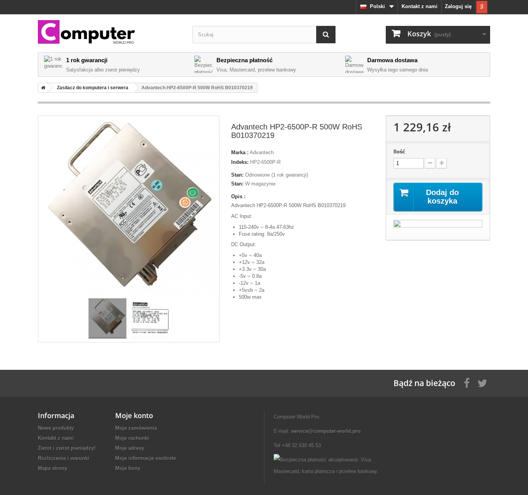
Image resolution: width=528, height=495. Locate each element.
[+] (441, 163)
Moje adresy (129, 448)
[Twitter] (482, 382)
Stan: (237, 175)
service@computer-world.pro (326, 431)
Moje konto (134, 415)
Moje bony (127, 468)
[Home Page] (41, 87)
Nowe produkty (56, 428)
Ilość (399, 152)
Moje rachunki (132, 438)
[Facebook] (467, 382)
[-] (430, 163)
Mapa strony (52, 468)
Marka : (240, 152)
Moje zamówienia (136, 428)
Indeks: (240, 162)
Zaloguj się (458, 6)
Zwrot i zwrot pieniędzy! (66, 448)
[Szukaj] (326, 34)
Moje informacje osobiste (145, 458)
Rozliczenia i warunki (63, 458)
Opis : (238, 196)
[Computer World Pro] (109, 32)
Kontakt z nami (420, 6)
